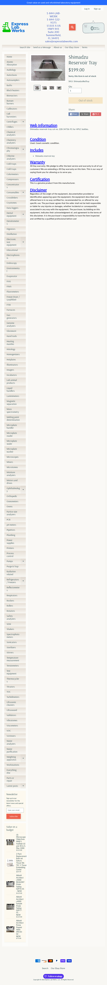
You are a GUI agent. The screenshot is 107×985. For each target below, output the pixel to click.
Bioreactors (12, 95)
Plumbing (11, 535)
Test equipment (11, 672)
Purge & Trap (12, 566)
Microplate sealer (12, 442)
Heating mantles (10, 343)
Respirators (12, 595)
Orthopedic (12, 496)
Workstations (13, 764)
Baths (9, 85)
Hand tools (12, 336)
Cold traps (11, 163)
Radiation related (11, 573)
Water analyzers (11, 742)
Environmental (13, 270)
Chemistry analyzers (11, 141)
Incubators (12, 374)
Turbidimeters (13, 696)
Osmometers (12, 501)
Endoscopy (12, 262)
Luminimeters (13, 396)
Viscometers (12, 725)
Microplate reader (12, 434)
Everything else (11, 771)
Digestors (11, 228)
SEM (9, 623)
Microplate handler (12, 426)
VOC (9, 730)
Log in (87, 9)
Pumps (16, 562)
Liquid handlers (11, 389)
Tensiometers (13, 665)
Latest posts (16, 786)
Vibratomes (12, 720)
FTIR (9, 304)
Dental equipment (16, 214)
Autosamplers (13, 80)
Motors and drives (12, 482)
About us (58, 47)
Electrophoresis (13, 256)
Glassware (11, 330)
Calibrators (12, 108)
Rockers (10, 600)
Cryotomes (12, 202)
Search (45, 968)
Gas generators (12, 316)
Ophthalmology (16, 490)
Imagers (10, 369)
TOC (9, 691)
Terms (84, 47)
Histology (11, 349)
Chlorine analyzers (11, 157)
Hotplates (11, 359)
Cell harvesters (11, 115)
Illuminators (12, 364)
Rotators (11, 610)
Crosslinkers (12, 197)
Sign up (97, 9)
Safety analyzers (11, 617)
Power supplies (10, 541)
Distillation (12, 233)
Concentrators (13, 186)
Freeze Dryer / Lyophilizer (13, 298)
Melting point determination (13, 418)
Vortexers (11, 735)
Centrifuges (16, 122)
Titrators (11, 686)
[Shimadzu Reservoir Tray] (37, 88)
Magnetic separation (12, 402)
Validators (11, 715)
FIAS (9, 281)
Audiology (11, 69)
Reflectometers (13, 589)
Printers (10, 548)
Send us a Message (42, 47)
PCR (8, 519)
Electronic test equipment (16, 242)
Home (9, 56)
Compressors (13, 179)
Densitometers (13, 222)
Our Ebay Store (72, 47)
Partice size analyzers (12, 513)
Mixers (10, 461)
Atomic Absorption (12, 63)
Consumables (16, 193)
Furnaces (11, 309)
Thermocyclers (13, 680)
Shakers (10, 629)
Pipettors (11, 529)
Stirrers (10, 652)
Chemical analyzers (11, 133)
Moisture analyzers (11, 474)
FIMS (9, 286)
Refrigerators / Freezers (16, 581)
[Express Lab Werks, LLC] (15, 27)
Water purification (12, 750)
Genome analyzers (11, 324)
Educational (12, 249)
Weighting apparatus (16, 758)
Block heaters (13, 90)
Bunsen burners (10, 102)
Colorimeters (12, 174)
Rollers (10, 605)
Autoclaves (12, 74)
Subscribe (14, 816)
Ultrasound (12, 710)
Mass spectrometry (13, 410)
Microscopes (12, 456)
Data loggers (12, 207)
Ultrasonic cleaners (11, 703)
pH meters (11, 524)
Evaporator (12, 276)
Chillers (10, 126)
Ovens (9, 506)
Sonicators (12, 642)
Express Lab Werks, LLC (52, 979)
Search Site (25, 47)
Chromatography (16, 149)
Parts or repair (10, 779)
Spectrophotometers (13, 636)
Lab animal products (12, 381)
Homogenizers (13, 354)
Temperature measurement (13, 659)
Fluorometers (13, 291)
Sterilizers (11, 647)
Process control (10, 555)
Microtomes (12, 467)
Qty (70, 86)
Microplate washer (12, 450)
